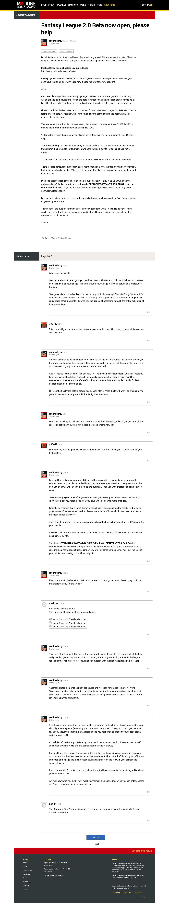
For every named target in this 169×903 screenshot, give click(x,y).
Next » (96, 837)
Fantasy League (25, 14)
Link (148, 312)
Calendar (61, 5)
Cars (99, 5)
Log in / (147, 5)
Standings (73, 5)
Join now (26, 885)
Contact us (26, 882)
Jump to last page (49, 51)
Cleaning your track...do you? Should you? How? (57, 870)
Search (25, 878)
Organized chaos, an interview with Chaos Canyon (56, 864)
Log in (25, 889)
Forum (51, 5)
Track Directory (28, 870)
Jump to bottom (66, 51)
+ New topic (109, 5)
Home (43, 5)
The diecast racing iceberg (53, 875)
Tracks (91, 5)
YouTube (138, 892)
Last (97, 844)
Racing (83, 5)
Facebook (116, 892)
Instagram (127, 892)
